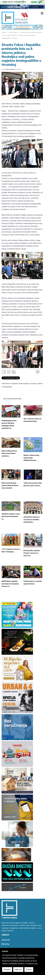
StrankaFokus (6, 383)
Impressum (6, 940)
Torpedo (4, 32)
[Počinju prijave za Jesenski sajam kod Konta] (33, 572)
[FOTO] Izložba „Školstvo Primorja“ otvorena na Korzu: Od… (32, 553)
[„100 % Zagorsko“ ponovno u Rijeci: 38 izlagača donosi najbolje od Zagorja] (11, 540)
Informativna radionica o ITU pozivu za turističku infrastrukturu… (32, 519)
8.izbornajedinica (24, 383)
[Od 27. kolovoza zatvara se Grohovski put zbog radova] (33, 410)
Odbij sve (18, 969)
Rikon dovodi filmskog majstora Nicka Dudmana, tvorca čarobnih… (10, 485)
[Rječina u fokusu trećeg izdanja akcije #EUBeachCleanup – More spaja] (33, 444)
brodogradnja (8, 387)
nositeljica (34, 383)
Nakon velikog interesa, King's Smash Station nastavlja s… (9, 453)
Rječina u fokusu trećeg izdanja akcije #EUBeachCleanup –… (31, 457)
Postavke (7, 969)
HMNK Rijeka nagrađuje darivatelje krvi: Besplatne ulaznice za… (10, 583)
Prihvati (29, 969)
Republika (15, 383)
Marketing (5, 944)
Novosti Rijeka (13, 32)
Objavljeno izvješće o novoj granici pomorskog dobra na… (11, 516)
